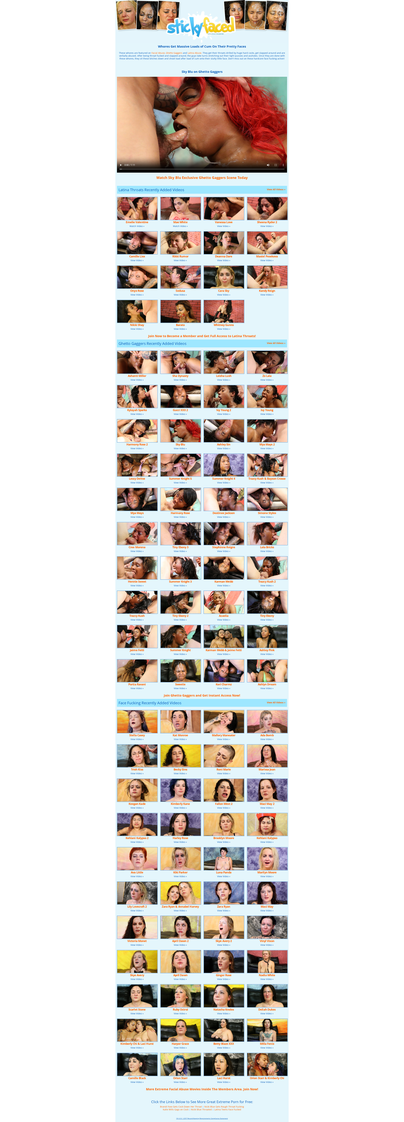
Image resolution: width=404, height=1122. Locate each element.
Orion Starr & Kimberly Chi (267, 1078)
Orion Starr (180, 1078)
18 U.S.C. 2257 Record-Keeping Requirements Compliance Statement (202, 1118)
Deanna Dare (223, 256)
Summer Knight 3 (180, 581)
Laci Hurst (223, 1078)
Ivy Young (267, 410)
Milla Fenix (267, 1044)
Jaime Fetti (137, 650)
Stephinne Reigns (223, 547)
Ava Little (137, 872)
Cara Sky (223, 291)
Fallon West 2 (223, 804)
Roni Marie (224, 769)
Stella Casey (137, 735)
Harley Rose (180, 838)
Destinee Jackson (224, 513)
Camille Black (137, 1078)
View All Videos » (276, 189)
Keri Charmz (224, 684)
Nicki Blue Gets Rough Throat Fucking (224, 1106)
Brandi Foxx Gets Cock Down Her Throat (181, 1106)
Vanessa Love (223, 222)
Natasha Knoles (223, 1009)
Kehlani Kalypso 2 (137, 838)
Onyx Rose (137, 291)
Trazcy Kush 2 (267, 581)
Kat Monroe (180, 735)
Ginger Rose (223, 975)
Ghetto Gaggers (174, 52)
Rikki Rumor (180, 256)
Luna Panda (223, 872)
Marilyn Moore (266, 872)
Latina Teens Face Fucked (227, 1109)
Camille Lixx (137, 256)
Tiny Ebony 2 (180, 616)
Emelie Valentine (137, 222)
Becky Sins (180, 769)
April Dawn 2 (180, 941)
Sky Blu (180, 444)
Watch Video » (137, 226)
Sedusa (180, 291)
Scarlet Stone (137, 1009)
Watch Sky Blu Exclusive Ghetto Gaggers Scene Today (202, 177)
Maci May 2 (267, 804)
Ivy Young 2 (223, 410)
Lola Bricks (267, 547)
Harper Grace (180, 1044)
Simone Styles (267, 513)
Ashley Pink (266, 650)
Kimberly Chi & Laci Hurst (137, 1044)
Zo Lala (267, 376)
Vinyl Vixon (267, 941)
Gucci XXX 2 (180, 410)
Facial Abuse (158, 52)
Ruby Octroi (180, 1009)
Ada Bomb (267, 735)
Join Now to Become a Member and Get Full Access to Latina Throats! (202, 336)
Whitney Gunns (224, 325)
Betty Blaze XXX (223, 1044)
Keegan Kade (137, 804)
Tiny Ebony (267, 616)
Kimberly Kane (180, 804)
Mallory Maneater (223, 735)
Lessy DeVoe (137, 478)
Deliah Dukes (267, 1009)
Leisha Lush (223, 376)
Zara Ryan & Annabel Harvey (180, 906)
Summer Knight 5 (180, 478)
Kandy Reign (267, 291)
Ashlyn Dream (267, 684)
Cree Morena (137, 547)
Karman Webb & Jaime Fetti (224, 650)
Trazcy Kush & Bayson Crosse (266, 478)
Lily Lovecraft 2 (137, 906)
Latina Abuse (194, 52)
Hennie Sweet (137, 581)
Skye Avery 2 (224, 941)
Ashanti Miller (137, 376)
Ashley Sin (223, 444)
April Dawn (180, 975)
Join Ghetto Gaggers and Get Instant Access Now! (202, 695)
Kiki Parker (180, 872)
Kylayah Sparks (137, 410)
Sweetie (180, 684)
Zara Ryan (223, 906)
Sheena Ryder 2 (267, 222)
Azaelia (223, 616)
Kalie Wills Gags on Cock (175, 1109)
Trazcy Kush (137, 616)
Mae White (180, 222)
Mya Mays (137, 513)
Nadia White (267, 975)
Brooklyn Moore (223, 838)
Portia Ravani (137, 684)
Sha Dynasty (180, 376)
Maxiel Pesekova (267, 256)
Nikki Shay (137, 325)
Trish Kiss (137, 769)
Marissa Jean (267, 769)
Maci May (267, 906)
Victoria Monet (137, 941)
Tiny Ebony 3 (180, 547)
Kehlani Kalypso (267, 838)
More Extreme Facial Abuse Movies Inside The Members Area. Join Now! (202, 1089)
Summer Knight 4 (223, 478)
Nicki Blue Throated (201, 1109)
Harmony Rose (180, 513)
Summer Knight (180, 650)
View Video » (223, 226)
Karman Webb (223, 581)
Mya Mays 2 (267, 444)
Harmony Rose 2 (137, 444)
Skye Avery (137, 975)
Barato (180, 325)
